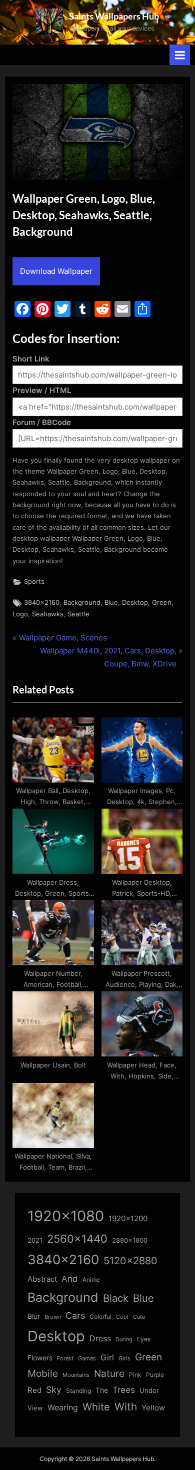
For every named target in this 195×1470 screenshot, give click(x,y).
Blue (111, 602)
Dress (100, 1338)
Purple (155, 1374)
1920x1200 (128, 1218)
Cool (122, 1317)
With (125, 1406)
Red (35, 1390)
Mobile (43, 1373)
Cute (139, 1317)
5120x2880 (131, 1261)
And (70, 1278)
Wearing (63, 1407)
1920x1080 (66, 1216)
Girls (124, 1358)
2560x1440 (77, 1238)
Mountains (76, 1375)
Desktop (135, 602)
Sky (54, 1389)
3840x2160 (42, 602)
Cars (75, 1315)
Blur (34, 1316)
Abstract (42, 1279)
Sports (34, 581)
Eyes (143, 1339)
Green (162, 602)
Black (115, 1298)
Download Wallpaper (56, 271)
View (35, 1408)
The (102, 1390)
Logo (20, 614)
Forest (65, 1358)
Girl (107, 1357)
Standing (78, 1390)
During (124, 1339)
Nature (109, 1373)
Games (87, 1358)
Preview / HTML (41, 390)
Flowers (40, 1358)
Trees (123, 1390)
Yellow (153, 1407)
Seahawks (48, 614)
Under (149, 1390)
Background (82, 602)
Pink (135, 1374)
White (96, 1406)
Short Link (31, 358)
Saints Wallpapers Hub (114, 16)
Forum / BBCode (41, 422)
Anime (91, 1279)
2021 (35, 1240)
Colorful (101, 1316)
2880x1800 (130, 1240)
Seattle (79, 614)
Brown (52, 1316)
